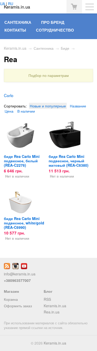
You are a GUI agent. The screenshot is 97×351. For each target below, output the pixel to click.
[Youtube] (24, 267)
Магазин (11, 291)
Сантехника (17, 22)
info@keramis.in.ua (19, 273)
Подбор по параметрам (48, 75)
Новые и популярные (48, 105)
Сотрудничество (55, 30)
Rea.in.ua (51, 312)
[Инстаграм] (15, 267)
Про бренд (52, 22)
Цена (9, 111)
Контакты (15, 30)
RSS (47, 299)
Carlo (8, 95)
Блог (48, 291)
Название (78, 105)
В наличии (26, 111)
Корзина (11, 299)
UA (2, 3)
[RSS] (7, 267)
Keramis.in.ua (15, 48)
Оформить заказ (18, 305)
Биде (65, 48)
